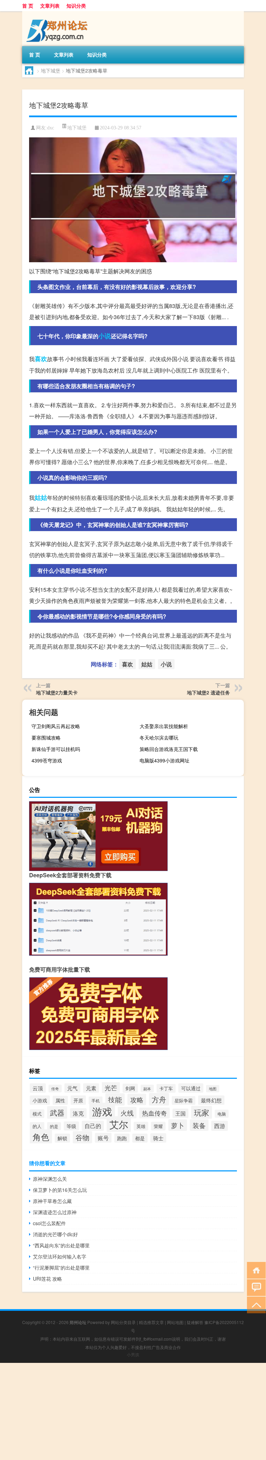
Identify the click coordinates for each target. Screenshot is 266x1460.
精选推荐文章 (151, 1322)
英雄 (140, 1126)
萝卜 (177, 1125)
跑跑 (122, 1138)
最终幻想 (211, 1100)
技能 (115, 1099)
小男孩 (133, 1354)
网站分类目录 (123, 1322)
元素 (91, 1088)
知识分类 (76, 5)
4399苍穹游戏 (47, 760)
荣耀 (158, 1126)
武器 (57, 1112)
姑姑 (41, 497)
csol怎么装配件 (49, 1223)
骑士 (158, 1138)
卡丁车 (166, 1088)
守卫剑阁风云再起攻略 (56, 726)
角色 (41, 1136)
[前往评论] (255, 1287)
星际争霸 (184, 1100)
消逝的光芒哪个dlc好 (55, 1234)
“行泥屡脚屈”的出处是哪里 (61, 1267)
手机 (95, 1100)
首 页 (27, 5)
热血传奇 (154, 1113)
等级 (71, 1125)
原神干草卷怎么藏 (52, 1200)
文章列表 (50, 5)
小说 (104, 335)
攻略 (136, 1099)
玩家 (201, 1112)
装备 (199, 1125)
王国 (180, 1113)
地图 (212, 1088)
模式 (37, 1113)
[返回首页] (255, 1270)
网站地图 (175, 1322)
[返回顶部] (255, 1304)
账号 (103, 1138)
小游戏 (40, 1100)
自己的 (93, 1126)
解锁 (62, 1138)
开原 (78, 1100)
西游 (219, 1126)
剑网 (130, 1088)
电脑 (222, 1114)
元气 (72, 1088)
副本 (147, 1088)
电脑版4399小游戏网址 (164, 760)
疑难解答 (195, 1322)
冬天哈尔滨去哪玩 (159, 737)
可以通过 (191, 1088)
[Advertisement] (133, 1411)
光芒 (111, 1087)
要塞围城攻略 (46, 737)
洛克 (78, 1113)
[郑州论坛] (58, 13)
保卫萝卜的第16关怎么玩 (60, 1189)
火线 (127, 1112)
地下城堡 (50, 70)
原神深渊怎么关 (50, 1178)
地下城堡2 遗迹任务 (208, 692)
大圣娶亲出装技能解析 (164, 726)
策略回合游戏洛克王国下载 (169, 748)
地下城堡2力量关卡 (57, 692)
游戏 (102, 1111)
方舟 (159, 1099)
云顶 (38, 1088)
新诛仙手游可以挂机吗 (56, 748)
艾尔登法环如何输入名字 (59, 1256)
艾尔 (118, 1124)
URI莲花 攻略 (47, 1278)
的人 (37, 1126)
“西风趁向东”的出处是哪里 (61, 1245)
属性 (60, 1100)
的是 (54, 1126)
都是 (140, 1138)
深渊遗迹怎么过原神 (55, 1212)
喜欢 (41, 358)
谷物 (82, 1137)
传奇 (55, 1088)
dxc (50, 127)
